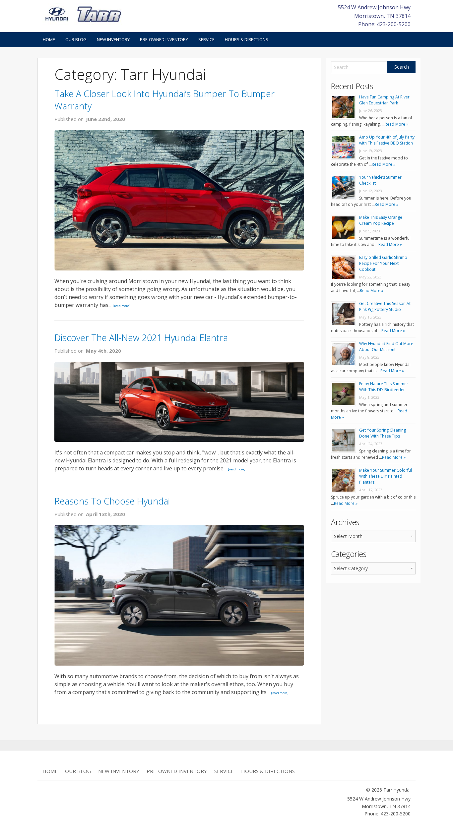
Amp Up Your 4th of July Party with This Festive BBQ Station (387, 140)
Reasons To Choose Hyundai (112, 501)
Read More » (396, 124)
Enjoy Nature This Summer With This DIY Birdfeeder (383, 386)
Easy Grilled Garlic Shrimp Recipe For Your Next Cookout (383, 263)
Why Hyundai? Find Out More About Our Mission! (386, 346)
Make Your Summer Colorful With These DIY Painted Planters (385, 476)
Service (206, 39)
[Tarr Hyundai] (83, 13)
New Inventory (113, 39)
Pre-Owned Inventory (164, 39)
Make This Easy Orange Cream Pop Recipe (380, 220)
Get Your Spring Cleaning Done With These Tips (382, 433)
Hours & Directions (246, 39)
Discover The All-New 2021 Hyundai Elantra (141, 337)
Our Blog (76, 39)
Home (49, 39)
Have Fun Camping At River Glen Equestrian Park (384, 100)
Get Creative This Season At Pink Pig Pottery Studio (385, 306)
